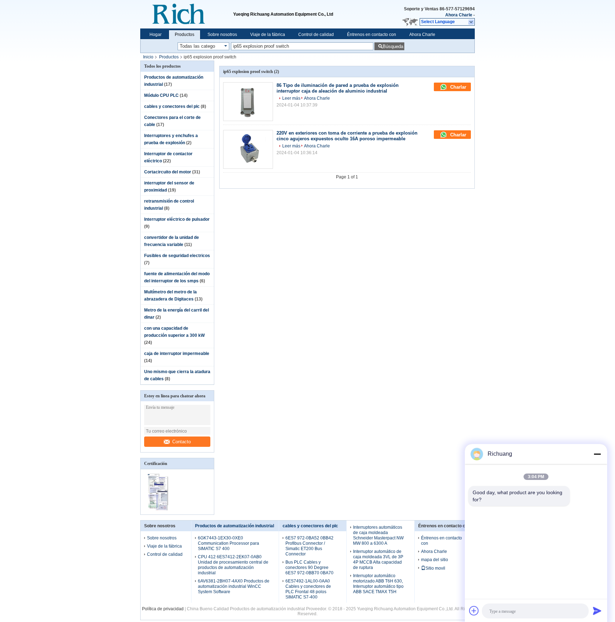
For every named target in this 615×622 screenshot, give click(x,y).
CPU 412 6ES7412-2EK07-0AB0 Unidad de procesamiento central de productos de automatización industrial (233, 564)
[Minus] (597, 454)
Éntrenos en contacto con (371, 34)
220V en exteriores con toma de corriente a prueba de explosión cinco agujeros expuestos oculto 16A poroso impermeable (347, 135)
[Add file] (474, 610)
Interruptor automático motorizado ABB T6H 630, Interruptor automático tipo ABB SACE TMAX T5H (378, 583)
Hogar (155, 34)
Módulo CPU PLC (161, 95)
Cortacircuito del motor (167, 171)
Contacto (181, 441)
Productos (184, 34)
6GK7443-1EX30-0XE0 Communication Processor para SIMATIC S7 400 (228, 543)
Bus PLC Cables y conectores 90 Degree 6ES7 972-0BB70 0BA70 (309, 567)
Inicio (148, 56)
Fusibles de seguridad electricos (177, 255)
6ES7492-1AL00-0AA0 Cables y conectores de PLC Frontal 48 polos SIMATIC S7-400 (308, 589)
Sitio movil (435, 568)
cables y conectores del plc (172, 106)
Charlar (457, 87)
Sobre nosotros (222, 34)
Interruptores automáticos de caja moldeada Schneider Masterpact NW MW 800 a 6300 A (378, 535)
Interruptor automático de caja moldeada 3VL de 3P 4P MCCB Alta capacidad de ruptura (378, 559)
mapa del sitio (434, 559)
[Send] (597, 610)
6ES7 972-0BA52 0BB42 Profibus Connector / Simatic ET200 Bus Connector (309, 545)
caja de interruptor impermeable (176, 353)
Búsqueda (393, 46)
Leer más (291, 98)
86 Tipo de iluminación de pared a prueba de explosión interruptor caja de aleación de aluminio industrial (338, 88)
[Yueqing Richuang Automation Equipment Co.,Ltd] (186, 14)
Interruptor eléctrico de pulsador (177, 219)
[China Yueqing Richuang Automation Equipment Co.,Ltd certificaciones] (159, 509)
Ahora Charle (458, 14)
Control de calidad (316, 34)
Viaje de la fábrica (267, 34)
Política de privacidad (163, 608)
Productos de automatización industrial (234, 525)
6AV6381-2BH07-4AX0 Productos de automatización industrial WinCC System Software (233, 586)
